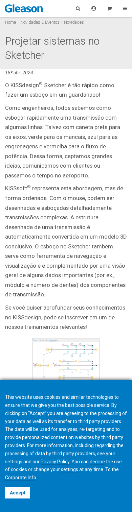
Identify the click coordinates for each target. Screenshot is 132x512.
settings (69, 469)
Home (10, 22)
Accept (17, 492)
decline (97, 461)
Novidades (74, 22)
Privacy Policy (55, 461)
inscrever (76, 317)
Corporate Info (20, 477)
